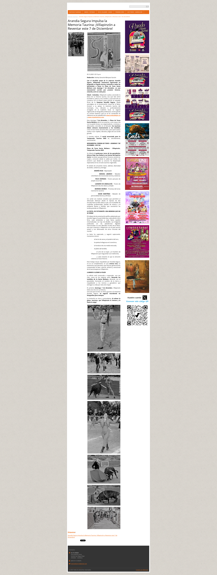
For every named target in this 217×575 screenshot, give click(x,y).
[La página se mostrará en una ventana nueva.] (76, 56)
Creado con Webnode (142, 570)
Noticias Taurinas (73, 16)
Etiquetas (71, 532)
